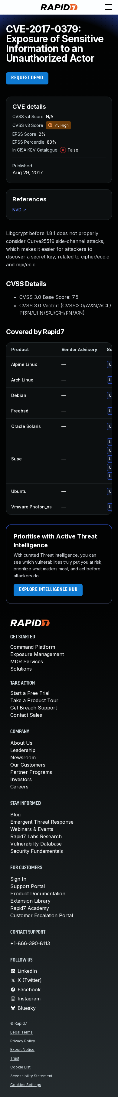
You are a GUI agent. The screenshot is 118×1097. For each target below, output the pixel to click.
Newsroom (23, 757)
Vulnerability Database (36, 844)
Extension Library (30, 901)
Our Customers (27, 765)
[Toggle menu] (108, 7)
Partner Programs (31, 772)
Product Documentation (37, 893)
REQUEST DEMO (27, 78)
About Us (21, 743)
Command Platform (32, 647)
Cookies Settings (25, 1084)
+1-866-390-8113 (30, 943)
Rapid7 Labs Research (36, 836)
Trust (14, 1058)
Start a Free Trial (29, 693)
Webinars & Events (31, 829)
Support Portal (27, 886)
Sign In (18, 879)
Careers (19, 787)
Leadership (22, 750)
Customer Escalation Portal (41, 915)
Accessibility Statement (31, 1076)
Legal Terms (21, 1032)
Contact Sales (26, 715)
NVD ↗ (19, 209)
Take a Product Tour (34, 700)
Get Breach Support (33, 708)
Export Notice (22, 1049)
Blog (15, 815)
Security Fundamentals (36, 851)
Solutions (21, 669)
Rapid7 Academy (29, 908)
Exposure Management (37, 654)
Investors (21, 779)
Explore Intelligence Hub (48, 589)
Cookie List (20, 1067)
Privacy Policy (22, 1041)
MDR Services (26, 661)
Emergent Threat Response (42, 822)
